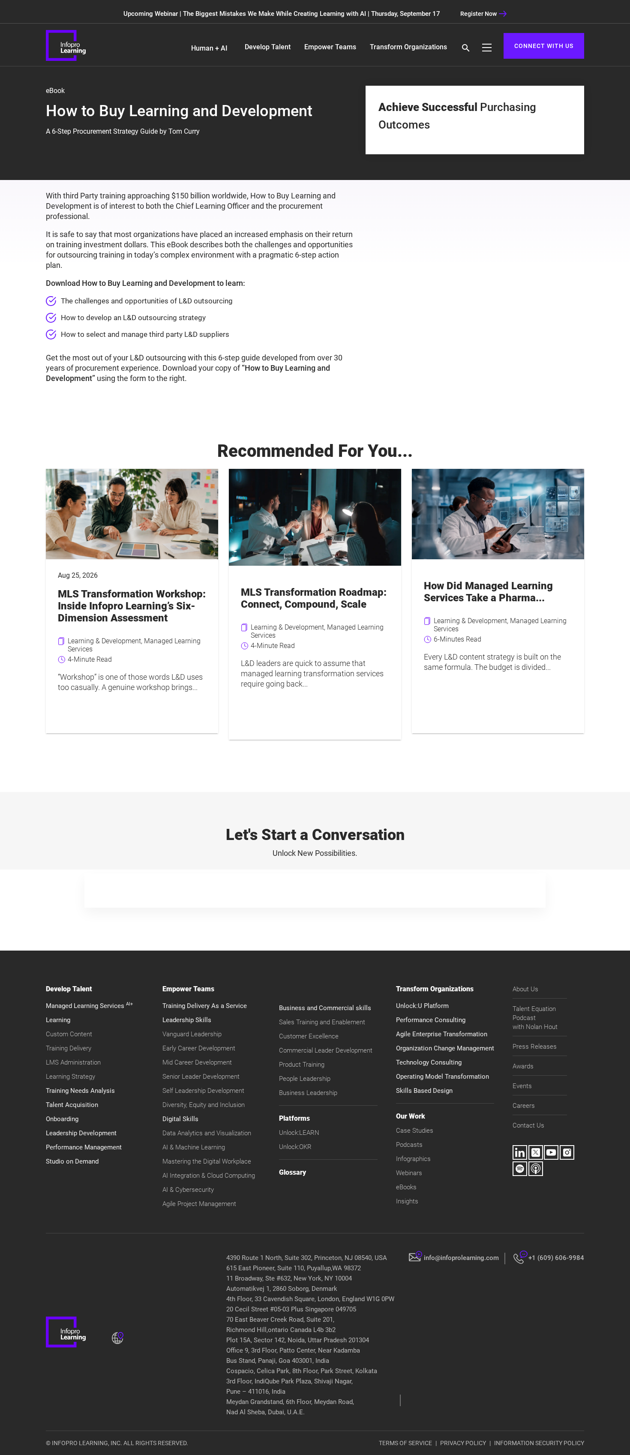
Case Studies (414, 1130)
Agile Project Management (199, 1204)
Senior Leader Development (201, 1076)
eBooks (406, 1187)
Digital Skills (180, 1119)
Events (522, 1086)
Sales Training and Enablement (322, 1022)
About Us (525, 989)
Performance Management (84, 1147)
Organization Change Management (445, 1048)
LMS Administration (73, 1062)
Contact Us (528, 1125)
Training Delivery (68, 1048)
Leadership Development (81, 1133)
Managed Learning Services (89, 1006)
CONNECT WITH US (543, 45)
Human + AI (209, 48)
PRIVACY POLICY (463, 1443)
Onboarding (62, 1119)
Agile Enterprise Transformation (441, 1034)
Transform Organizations (408, 47)
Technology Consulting (429, 1062)
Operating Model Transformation (442, 1076)
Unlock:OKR (295, 1147)
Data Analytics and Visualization (206, 1133)
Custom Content (69, 1034)
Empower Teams (330, 47)
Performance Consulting (430, 1020)
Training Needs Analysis (80, 1091)
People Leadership (304, 1079)
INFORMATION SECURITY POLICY (539, 1443)
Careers (524, 1106)
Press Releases (535, 1046)
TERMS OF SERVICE (405, 1443)
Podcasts (409, 1145)
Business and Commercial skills (325, 1008)
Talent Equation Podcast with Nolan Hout (535, 1018)
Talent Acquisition (72, 1105)
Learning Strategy (70, 1076)
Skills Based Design (424, 1091)
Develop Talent (268, 47)
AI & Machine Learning (193, 1147)
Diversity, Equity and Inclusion (203, 1105)
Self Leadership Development (203, 1091)
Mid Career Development (197, 1062)
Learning (58, 1020)
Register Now (478, 13)
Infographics (413, 1159)
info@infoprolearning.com (461, 1258)
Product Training (301, 1064)
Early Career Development (198, 1048)
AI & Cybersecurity (188, 1190)
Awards (523, 1066)
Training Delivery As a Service (204, 1006)
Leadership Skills (186, 1020)
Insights (407, 1201)
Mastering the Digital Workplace (206, 1161)
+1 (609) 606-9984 (556, 1258)
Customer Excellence (309, 1036)
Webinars (409, 1173)
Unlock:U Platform (422, 1006)
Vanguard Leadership (192, 1034)
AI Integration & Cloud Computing (208, 1175)
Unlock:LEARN (299, 1133)
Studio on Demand (72, 1161)
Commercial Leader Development (325, 1050)
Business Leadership (308, 1093)
